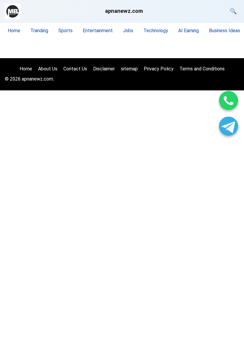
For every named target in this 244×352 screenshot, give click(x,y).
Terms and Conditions (202, 69)
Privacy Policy (158, 69)
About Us (47, 69)
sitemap (129, 69)
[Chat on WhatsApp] (228, 101)
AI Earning (188, 31)
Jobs (128, 31)
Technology (155, 31)
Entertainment (98, 31)
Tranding (39, 31)
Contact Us (75, 69)
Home (14, 31)
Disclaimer (104, 69)
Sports (65, 31)
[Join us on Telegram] (228, 127)
